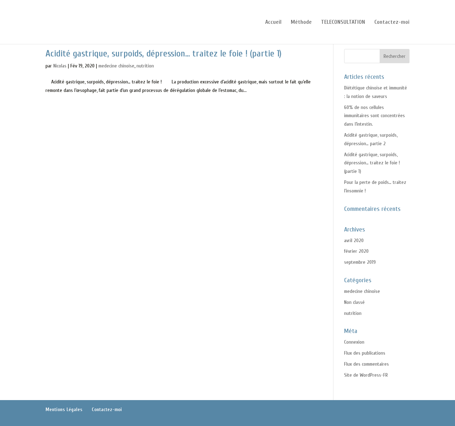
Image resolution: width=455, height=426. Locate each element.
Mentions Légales (64, 409)
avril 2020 (354, 240)
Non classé (354, 302)
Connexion (354, 342)
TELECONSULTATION (343, 22)
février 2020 (356, 251)
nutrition (145, 66)
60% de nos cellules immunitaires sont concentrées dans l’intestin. (374, 115)
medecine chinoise (116, 66)
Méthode (301, 22)
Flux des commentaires (366, 364)
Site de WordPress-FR (366, 375)
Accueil (273, 22)
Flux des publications (364, 353)
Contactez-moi (392, 22)
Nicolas (59, 66)
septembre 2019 (360, 262)
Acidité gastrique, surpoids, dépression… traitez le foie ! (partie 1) (164, 53)
